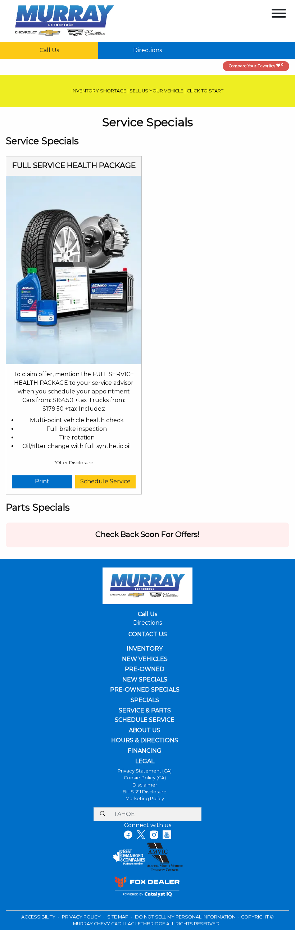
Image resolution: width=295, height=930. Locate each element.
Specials (145, 700)
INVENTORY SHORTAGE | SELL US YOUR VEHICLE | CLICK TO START (147, 91)
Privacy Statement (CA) (145, 771)
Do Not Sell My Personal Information (186, 917)
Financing (145, 751)
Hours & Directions (144, 740)
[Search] (103, 814)
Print (42, 481)
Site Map (118, 917)
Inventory (145, 649)
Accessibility (38, 917)
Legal (144, 761)
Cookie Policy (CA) (145, 777)
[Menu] (278, 15)
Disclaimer (144, 785)
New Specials (144, 679)
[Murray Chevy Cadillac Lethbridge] (65, 20)
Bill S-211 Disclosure (145, 791)
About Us (144, 730)
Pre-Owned (144, 669)
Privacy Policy (82, 917)
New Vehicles (145, 659)
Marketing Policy (145, 798)
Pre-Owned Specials (145, 690)
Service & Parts (145, 710)
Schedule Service (105, 481)
